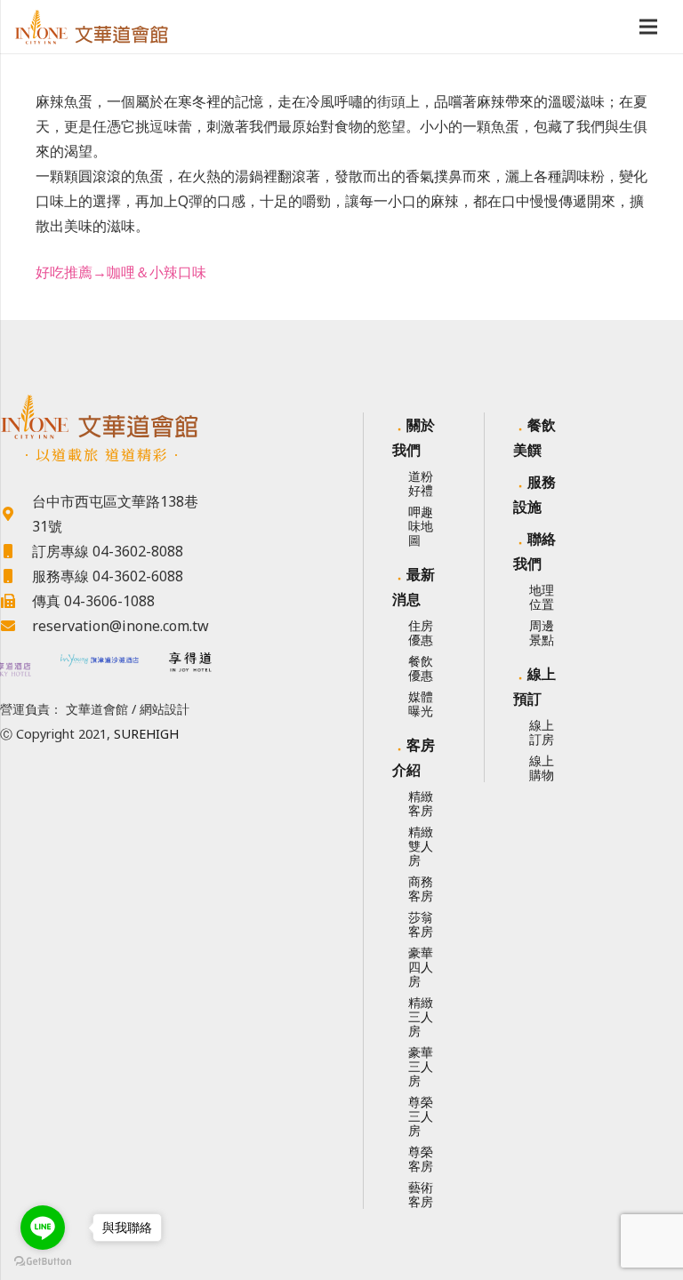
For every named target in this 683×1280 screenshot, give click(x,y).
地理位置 (541, 596)
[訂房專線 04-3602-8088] (16, 551)
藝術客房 (420, 1194)
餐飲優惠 (420, 668)
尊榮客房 (420, 1158)
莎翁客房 (420, 924)
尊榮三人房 (420, 1116)
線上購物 (541, 767)
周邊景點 (541, 632)
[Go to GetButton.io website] (42, 1262)
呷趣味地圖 (420, 525)
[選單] (648, 26)
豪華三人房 (420, 1066)
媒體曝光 (420, 703)
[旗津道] (99, 663)
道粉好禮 (420, 483)
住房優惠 (420, 632)
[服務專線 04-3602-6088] (16, 576)
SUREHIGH (146, 733)
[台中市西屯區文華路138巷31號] (16, 514)
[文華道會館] (99, 417)
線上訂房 (541, 732)
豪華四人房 (420, 966)
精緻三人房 (420, 1016)
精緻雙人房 (420, 845)
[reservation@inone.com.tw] (16, 626)
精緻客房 (420, 803)
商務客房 (420, 888)
